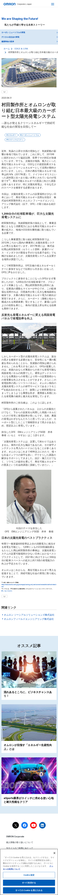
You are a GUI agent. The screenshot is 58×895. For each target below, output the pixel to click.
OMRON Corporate (15, 836)
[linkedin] (42, 825)
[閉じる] (54, 853)
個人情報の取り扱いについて (19, 842)
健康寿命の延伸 (7, 41)
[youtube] (33, 825)
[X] (15, 825)
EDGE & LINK (21, 49)
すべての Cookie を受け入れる (29, 890)
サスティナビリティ (15, 140)
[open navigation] (53, 4)
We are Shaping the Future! (19, 19)
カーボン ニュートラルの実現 (13, 32)
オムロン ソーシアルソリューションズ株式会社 (29, 614)
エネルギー (11, 135)
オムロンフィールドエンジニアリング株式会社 (29, 619)
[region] (29, 872)
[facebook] (24, 825)
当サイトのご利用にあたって (19, 848)
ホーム (7, 49)
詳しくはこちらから (6, 591)
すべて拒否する (29, 883)
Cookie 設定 (29, 875)
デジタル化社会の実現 (10, 37)
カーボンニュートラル (30, 135)
